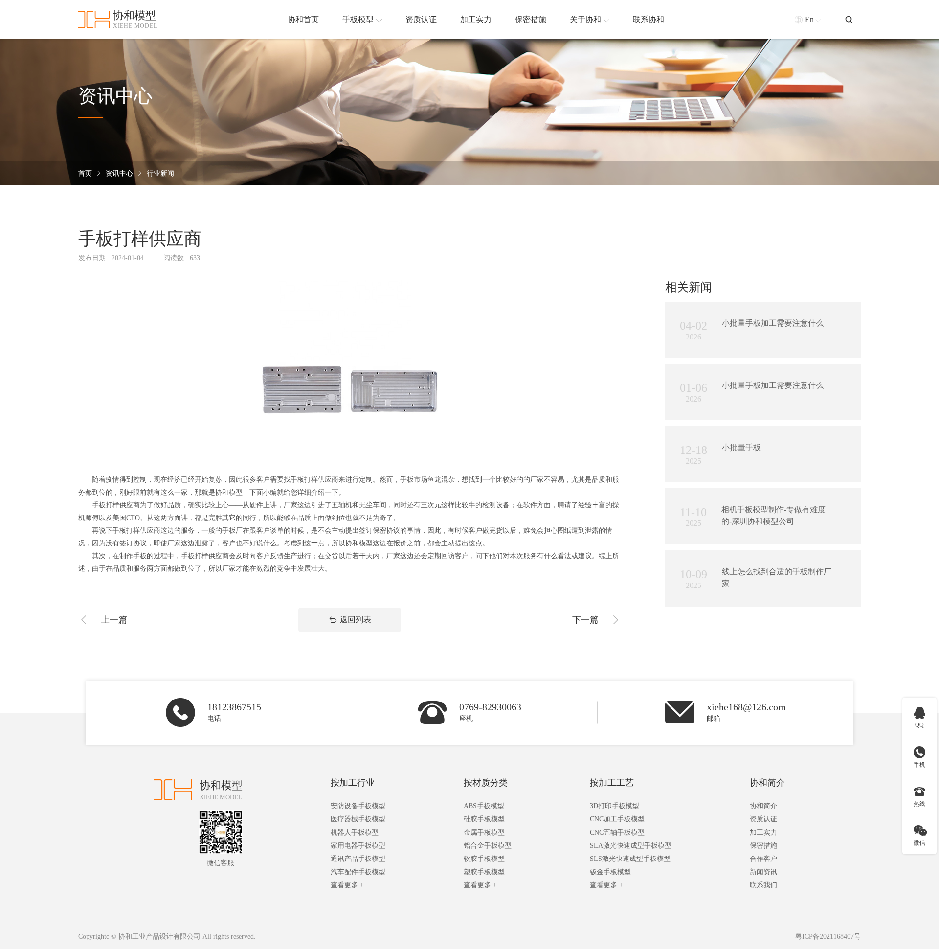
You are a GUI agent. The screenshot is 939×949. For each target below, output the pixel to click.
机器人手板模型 (355, 832)
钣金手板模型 (610, 872)
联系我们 (763, 885)
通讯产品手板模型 (358, 858)
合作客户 (763, 858)
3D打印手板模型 (614, 806)
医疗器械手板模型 (358, 819)
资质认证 (763, 819)
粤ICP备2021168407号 (828, 936)
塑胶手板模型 (484, 872)
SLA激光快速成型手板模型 (630, 845)
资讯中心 (119, 173)
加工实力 (763, 832)
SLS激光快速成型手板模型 (630, 858)
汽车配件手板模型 (358, 872)
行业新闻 (160, 173)
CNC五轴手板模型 (617, 832)
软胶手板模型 (484, 858)
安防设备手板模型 (358, 806)
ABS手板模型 (484, 806)
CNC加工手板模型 (617, 819)
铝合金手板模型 (488, 845)
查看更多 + (347, 885)
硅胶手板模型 (484, 819)
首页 (85, 173)
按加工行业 (353, 783)
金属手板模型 (484, 832)
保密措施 (763, 845)
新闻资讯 (763, 872)
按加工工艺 (612, 783)
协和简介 (767, 783)
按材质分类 (486, 783)
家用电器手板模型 (358, 845)
